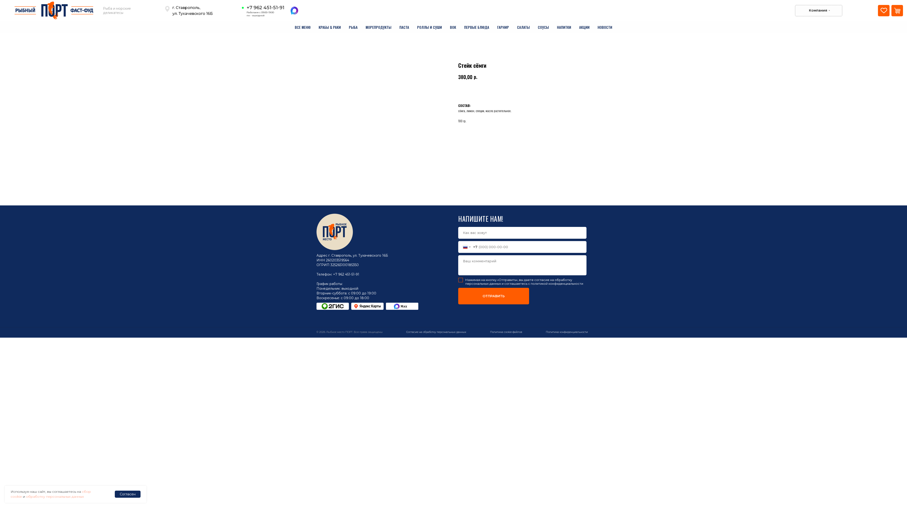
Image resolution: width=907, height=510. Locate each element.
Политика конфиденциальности (567, 332)
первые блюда (476, 27)
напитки (564, 27)
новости (605, 27)
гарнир (503, 27)
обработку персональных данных (55, 496)
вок (453, 27)
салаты (523, 27)
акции (584, 27)
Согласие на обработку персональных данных (436, 332)
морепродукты (378, 27)
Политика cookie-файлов (506, 332)
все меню (303, 27)
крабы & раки (330, 27)
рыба (353, 27)
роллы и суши (429, 27)
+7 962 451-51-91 (265, 7)
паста (404, 27)
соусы (543, 27)
